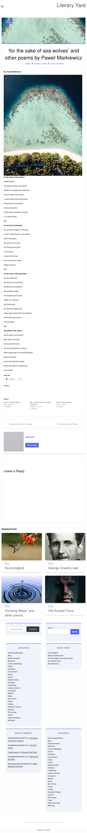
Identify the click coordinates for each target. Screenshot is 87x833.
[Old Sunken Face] (65, 589)
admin (28, 64)
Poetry (8, 22)
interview (11, 682)
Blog (9, 655)
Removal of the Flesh (29, 752)
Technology (12, 712)
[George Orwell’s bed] (65, 546)
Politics (10, 704)
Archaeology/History (15, 653)
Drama (10, 666)
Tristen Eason (13, 752)
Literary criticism (14, 688)
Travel (10, 715)
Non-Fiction (12, 698)
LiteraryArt (12, 690)
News (10, 696)
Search (50, 628)
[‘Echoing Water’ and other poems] (22, 589)
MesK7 (47, 830)
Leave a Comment (57, 64)
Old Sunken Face (61, 610)
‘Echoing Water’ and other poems (19, 612)
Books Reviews (14, 658)
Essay (10, 674)
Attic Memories (53, 663)
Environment (12, 671)
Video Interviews (14, 717)
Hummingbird (14, 567)
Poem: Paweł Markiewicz (12, 402)
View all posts (32, 445)
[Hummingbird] (22, 546)
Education (11, 669)
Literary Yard (71, 5)
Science (11, 709)
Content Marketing (15, 663)
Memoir (10, 693)
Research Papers (14, 707)
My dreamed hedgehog (64, 402)
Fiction (10, 677)
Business (11, 661)
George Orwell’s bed (63, 567)
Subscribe (33, 629)
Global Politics (13, 680)
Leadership (12, 685)
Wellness (11, 720)
